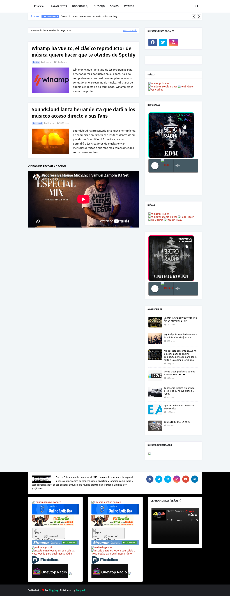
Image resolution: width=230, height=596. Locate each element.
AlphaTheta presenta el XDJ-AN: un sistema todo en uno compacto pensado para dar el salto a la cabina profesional (180, 355)
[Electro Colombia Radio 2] (167, 288)
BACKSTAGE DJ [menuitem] (80, 6)
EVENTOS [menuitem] (129, 6)
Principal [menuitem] (39, 6)
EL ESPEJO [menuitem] (99, 6)
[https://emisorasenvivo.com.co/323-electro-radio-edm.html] (46, 502)
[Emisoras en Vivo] (55, 513)
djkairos (47, 62)
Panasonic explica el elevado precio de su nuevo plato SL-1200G (179, 391)
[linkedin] (194, 479)
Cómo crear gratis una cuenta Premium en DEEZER (179, 373)
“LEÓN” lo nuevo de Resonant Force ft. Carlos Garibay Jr (90, 16)
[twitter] (163, 42)
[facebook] (152, 42)
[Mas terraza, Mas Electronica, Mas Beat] (167, 165)
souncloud (37, 123)
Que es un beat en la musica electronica (179, 407)
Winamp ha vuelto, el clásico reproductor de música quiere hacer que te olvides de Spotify (83, 51)
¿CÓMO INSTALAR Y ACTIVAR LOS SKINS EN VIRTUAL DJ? (180, 320)
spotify (36, 62)
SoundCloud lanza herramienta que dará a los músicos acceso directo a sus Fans (83, 112)
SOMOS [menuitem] (114, 6)
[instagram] (173, 42)
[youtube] (185, 479)
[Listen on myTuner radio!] (49, 533)
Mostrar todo (130, 30)
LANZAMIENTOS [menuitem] (58, 6)
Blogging (53, 590)
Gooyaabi (81, 590)
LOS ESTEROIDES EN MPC (177, 422)
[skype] (167, 479)
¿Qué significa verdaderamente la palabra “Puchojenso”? (180, 336)
